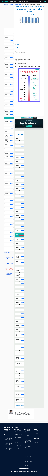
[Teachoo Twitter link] (24, 468)
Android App (6, 430)
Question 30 (6, 131)
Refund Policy (28, 471)
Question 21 (9, 101)
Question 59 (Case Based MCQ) (9, 240)
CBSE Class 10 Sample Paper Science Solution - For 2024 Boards (9, 273)
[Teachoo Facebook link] (20, 468)
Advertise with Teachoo (34, 471)
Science (23, 1)
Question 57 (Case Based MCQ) (9, 232)
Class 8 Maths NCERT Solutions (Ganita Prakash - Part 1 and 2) (28, 437)
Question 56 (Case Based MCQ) (8, 228)
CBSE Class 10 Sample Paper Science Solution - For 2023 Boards (9, 261)
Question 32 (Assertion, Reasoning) (9, 140)
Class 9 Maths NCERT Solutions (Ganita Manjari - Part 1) (29, 441)
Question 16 (9, 84)
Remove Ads (35, 117)
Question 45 (19, 317)
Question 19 (9, 94)
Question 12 (17, 180)
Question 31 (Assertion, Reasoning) (9, 135)
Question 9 (17, 169)
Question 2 (6, 37)
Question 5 (6, 47)
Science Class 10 (6, 4)
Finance (27, 1)
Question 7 (6, 54)
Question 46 (6, 190)
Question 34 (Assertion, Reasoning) (8, 149)
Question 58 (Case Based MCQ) (9, 236)
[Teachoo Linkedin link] (28, 468)
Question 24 (9, 111)
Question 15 (17, 192)
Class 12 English (17, 448)
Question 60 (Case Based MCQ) (8, 244)
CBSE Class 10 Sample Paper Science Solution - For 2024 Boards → (9, 249)
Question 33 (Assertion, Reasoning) (9, 145)
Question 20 (17, 211)
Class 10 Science (17, 442)
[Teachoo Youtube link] (26, 468)
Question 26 (19, 235)
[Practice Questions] (42, 1)
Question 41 (9, 173)
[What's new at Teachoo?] (40, 1)
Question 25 (9, 114)
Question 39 (6, 166)
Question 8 (9, 57)
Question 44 (9, 183)
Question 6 (19, 157)
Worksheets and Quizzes (18, 434)
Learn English (37, 430)
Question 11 (9, 67)
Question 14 (9, 77)
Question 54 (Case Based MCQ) (8, 220)
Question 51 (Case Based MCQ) (9, 208)
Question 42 (17, 306)
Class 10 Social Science (18, 445)
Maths (19, 1)
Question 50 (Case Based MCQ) (9, 204)
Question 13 (9, 74)
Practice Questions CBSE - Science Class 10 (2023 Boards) (9, 257)
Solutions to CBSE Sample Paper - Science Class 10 (15, 4)
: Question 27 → (27, 117)
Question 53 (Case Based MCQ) (9, 216)
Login (45, 1)
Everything (10, 1)
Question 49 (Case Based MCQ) (9, 200)
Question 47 (9, 193)
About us (12, 471)
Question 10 (9, 64)
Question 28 (6, 124)
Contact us (15, 471)
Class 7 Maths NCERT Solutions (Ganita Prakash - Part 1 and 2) (28, 434)
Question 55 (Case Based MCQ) (9, 224)
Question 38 (9, 163)
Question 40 (19, 298)
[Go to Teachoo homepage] (4, 2)
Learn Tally (36, 433)
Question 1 (17, 138)
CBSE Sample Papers (38, 443)
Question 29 (19, 247)
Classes (15, 1)
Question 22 (9, 104)
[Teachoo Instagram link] (22, 468)
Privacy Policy (24, 471)
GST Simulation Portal (18, 437)
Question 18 (19, 203)
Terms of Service (19, 471)
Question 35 (9, 153)
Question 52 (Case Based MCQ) (8, 212)
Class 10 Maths (17, 441)
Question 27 (9, 121)
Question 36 (9, 156)
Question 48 (17, 329)
